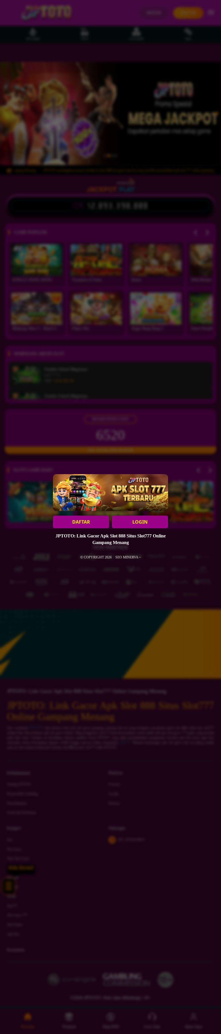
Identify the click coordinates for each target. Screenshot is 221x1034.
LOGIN (140, 522)
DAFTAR (81, 522)
